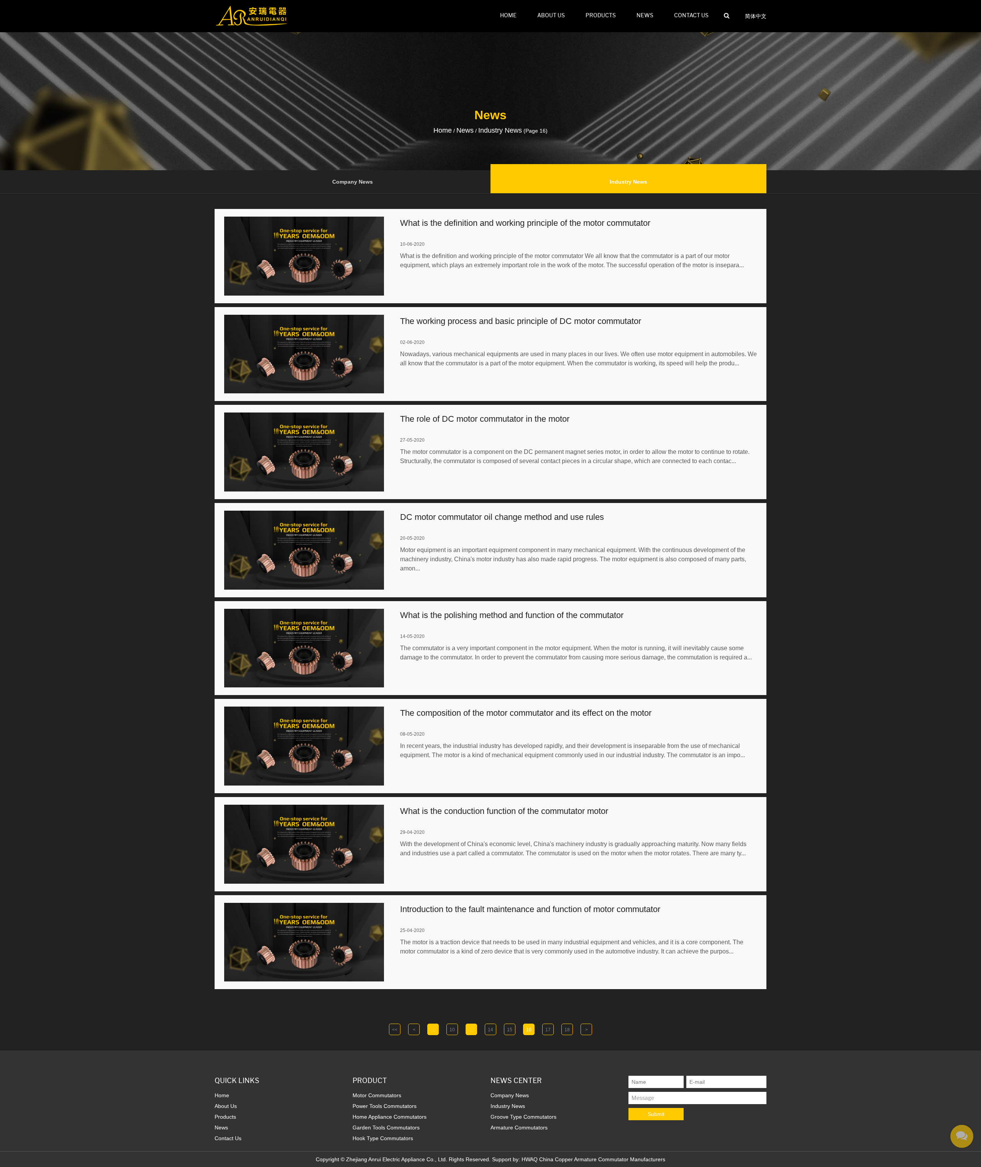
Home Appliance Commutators (390, 1117)
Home (508, 15)
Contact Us (691, 15)
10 (452, 1029)
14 (490, 1029)
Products (601, 15)
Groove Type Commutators (523, 1117)
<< (394, 1029)
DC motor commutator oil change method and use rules (502, 517)
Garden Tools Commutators (386, 1127)
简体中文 (755, 16)
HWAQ (530, 1159)
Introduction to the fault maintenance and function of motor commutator (530, 909)
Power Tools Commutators (385, 1106)
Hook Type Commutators (383, 1138)
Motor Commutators (377, 1095)
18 (567, 1029)
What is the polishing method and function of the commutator (511, 615)
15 (509, 1029)
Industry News (628, 182)
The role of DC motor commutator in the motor (484, 419)
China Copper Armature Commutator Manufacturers (602, 1159)
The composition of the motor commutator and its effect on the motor (525, 713)
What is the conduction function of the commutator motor (504, 811)
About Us (551, 15)
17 (548, 1029)
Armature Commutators (519, 1127)
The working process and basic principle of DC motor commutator (520, 321)
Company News (352, 182)
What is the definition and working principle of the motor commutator (525, 223)
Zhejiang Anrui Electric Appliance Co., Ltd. (396, 1159)
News (645, 15)
